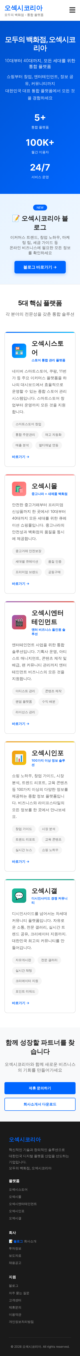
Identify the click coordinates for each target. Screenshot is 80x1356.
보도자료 (15, 1255)
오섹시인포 (16, 1211)
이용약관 (15, 1314)
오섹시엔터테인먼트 (23, 1204)
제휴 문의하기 (40, 1088)
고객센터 (15, 1300)
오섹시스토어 (18, 1189)
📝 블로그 (16, 1241)
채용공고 (15, 1263)
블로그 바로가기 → (40, 267)
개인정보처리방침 (21, 1322)
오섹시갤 (15, 1218)
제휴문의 (15, 1307)
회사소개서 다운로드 (40, 1104)
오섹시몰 (15, 1196)
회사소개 (30, 1241)
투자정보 (15, 1248)
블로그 (13, 1285)
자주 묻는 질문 (19, 1293)
